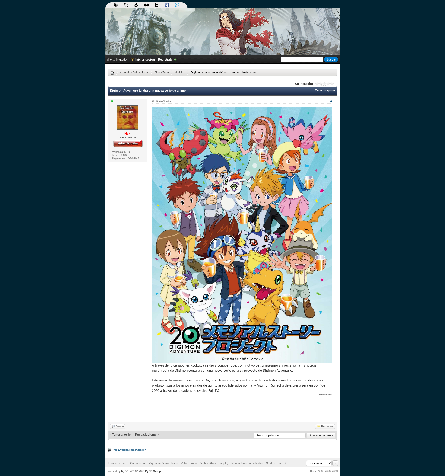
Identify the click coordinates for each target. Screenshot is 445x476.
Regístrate (165, 59)
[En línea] (112, 101)
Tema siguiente (145, 434)
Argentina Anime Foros (134, 72)
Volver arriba (189, 463)
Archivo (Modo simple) (214, 463)
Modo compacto (325, 90)
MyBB (124, 471)
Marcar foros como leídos (247, 463)
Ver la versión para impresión (129, 449)
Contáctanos (138, 463)
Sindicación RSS (276, 463)
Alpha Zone (161, 72)
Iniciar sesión (145, 59)
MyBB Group (153, 471)
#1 (331, 100)
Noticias (180, 72)
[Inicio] (114, 72)
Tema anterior (122, 434)
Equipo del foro (117, 463)
